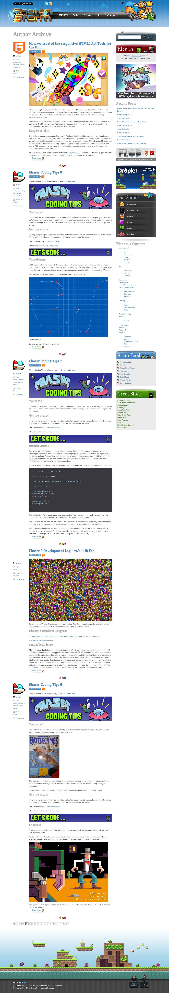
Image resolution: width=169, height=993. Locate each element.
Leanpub (123, 371)
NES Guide (121, 418)
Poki (119, 422)
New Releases (129, 307)
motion (22, 191)
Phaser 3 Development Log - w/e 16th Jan (131, 143)
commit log (95, 636)
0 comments (20, 718)
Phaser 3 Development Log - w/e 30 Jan (130, 136)
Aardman (127, 337)
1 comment (19, 394)
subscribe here (69, 181)
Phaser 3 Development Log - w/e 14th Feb (131, 122)
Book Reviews (129, 291)
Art (100, 15)
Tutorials (127, 262)
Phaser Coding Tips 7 (45, 361)
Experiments (128, 255)
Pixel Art (127, 273)
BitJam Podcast (123, 405)
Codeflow (123, 365)
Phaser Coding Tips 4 (124, 133)
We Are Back (122, 427)
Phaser (19, 193)
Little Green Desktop (125, 415)
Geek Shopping (125, 314)
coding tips (16, 191)
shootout (15, 705)
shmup (20, 382)
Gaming (122, 301)
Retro (126, 310)
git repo (55, 246)
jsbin (49, 241)
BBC (20, 62)
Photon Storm (136, 56)
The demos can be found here (41, 640)
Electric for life (122, 413)
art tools (15, 62)
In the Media (123, 325)
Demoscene (123, 282)
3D (125, 252)
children (22, 64)
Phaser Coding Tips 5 (124, 129)
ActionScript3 (124, 248)
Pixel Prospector (123, 420)
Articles (126, 339)
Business (127, 294)
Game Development (126, 287)
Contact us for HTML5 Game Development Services (33, 988)
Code (75, 15)
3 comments (20, 206)
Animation (127, 271)
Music (126, 305)
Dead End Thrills (123, 410)
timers (21, 705)
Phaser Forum (125, 380)
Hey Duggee (74, 153)
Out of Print (124, 377)
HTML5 (63, 15)
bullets (15, 379)
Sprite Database (126, 383)
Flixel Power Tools (131, 342)
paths (15, 193)
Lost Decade (125, 374)
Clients (15, 73)
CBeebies (16, 64)
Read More (36, 158)
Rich (19, 56)
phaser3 (15, 569)
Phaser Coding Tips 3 (124, 140)
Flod (125, 344)
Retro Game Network (125, 425)
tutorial (20, 196)
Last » (65, 924)
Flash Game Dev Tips (127, 285)
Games (87, 15)
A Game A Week (123, 400)
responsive (16, 67)
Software (127, 296)
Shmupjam (33, 406)
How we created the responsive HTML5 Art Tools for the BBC (70, 45)
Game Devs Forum (127, 368)
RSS (51, 3)
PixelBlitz (127, 260)
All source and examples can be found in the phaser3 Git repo (53, 636)
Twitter (46, 3)
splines (15, 196)
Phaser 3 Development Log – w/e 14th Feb (61, 550)
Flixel (126, 257)
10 (54, 924)
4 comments (20, 77)
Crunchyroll (121, 408)
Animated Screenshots (126, 403)
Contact (111, 15)
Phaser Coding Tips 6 (45, 684)
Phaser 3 (16, 575)
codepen (56, 241)
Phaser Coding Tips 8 (45, 172)
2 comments (20, 579)
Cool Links (123, 280)
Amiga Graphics (126, 362)
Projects (122, 332)
